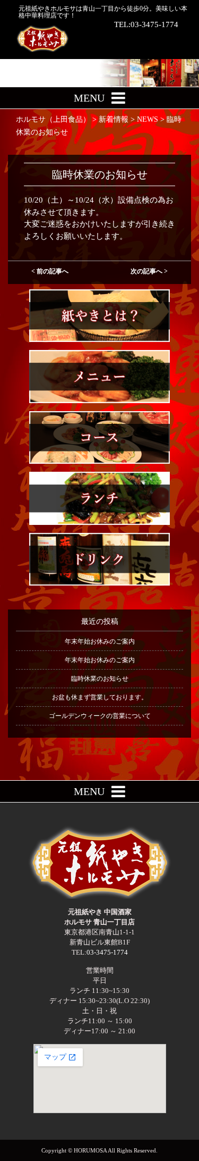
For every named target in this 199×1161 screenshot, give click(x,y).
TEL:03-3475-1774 (146, 24)
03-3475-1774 (107, 952)
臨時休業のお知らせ (99, 678)
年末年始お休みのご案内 (100, 641)
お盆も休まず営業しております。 (100, 697)
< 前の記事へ (49, 271)
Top (189, 1151)
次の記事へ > (149, 271)
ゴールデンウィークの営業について (100, 716)
